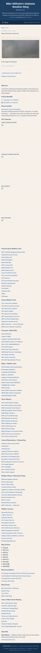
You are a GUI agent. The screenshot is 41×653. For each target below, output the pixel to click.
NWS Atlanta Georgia (8, 428)
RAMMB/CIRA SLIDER (8, 385)
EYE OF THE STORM (7, 619)
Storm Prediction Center (9, 273)
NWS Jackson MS (6, 265)
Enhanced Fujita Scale (8, 497)
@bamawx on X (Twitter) (11, 100)
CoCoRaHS (5, 288)
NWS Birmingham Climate (9, 479)
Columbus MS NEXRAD (8, 372)
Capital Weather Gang (8, 611)
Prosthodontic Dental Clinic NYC (11, 578)
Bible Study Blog (6, 596)
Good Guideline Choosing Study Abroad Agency (16, 576)
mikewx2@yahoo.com (8, 639)
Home (3, 27)
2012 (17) (6, 559)
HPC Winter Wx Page (7, 354)
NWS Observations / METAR (10, 454)
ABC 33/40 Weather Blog (9, 603)
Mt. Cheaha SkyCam (7, 520)
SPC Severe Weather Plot (9, 436)
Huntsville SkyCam (7, 512)
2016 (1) (5, 552)
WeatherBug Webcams (8, 541)
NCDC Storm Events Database (11, 434)
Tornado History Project (8, 487)
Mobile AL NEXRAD (7, 375)
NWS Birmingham (6, 260)
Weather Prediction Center (9, 321)
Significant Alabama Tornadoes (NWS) (13, 489)
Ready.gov (4, 296)
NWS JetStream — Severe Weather (12, 324)
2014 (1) (5, 555)
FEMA (3, 293)
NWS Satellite (5, 388)
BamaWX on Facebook (11, 102)
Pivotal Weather (6, 334)
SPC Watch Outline (7, 311)
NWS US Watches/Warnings (10, 319)
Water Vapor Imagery (8, 472)
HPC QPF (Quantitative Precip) (10, 360)
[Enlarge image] (20, 48)
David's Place (5, 591)
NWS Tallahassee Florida (9, 423)
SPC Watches (5, 278)
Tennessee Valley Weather (9, 616)
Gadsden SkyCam (7, 517)
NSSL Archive (5, 500)
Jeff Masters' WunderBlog (9, 608)
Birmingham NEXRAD (8, 369)
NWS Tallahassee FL (7, 270)
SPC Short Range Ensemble (10, 281)
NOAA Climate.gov (7, 482)
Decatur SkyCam (6, 538)
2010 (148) (6, 564)
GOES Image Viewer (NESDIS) (10, 382)
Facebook (28, 17)
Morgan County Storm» (8, 76)
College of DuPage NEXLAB (10, 377)
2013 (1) (5, 557)
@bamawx (13, 17)
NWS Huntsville (6, 262)
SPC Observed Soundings (9, 314)
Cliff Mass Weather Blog (8, 606)
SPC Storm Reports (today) (9, 403)
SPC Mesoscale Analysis (9, 308)
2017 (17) (6, 550)
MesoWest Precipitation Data (10, 456)
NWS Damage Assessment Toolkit (12, 431)
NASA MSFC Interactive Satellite (11, 390)
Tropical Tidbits (6, 336)
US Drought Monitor (7, 464)
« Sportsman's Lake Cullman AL (11, 73)
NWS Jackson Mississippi (9, 415)
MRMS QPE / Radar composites (11, 393)
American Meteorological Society (11, 495)
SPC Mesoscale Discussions (10, 306)
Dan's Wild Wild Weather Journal (11, 626)
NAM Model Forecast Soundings (11, 352)
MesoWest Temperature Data (10, 459)
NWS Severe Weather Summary (11, 327)
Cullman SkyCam (6, 515)
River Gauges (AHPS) (8, 469)
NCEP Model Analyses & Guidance (12, 342)
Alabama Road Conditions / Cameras (12, 536)
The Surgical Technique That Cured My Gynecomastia (18, 573)
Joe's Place (5, 593)
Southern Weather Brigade (9, 624)
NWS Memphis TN (7, 268)
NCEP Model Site (6, 257)
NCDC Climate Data (7, 484)
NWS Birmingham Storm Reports (11, 410)
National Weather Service (25, 650)
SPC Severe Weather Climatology (11, 492)
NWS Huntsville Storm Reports (11, 408)
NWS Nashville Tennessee (9, 421)
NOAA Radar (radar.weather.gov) (11, 367)
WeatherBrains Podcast (8, 502)
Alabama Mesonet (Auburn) (9, 451)
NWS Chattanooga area (8, 426)
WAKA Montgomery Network (10, 530)
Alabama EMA (5, 291)
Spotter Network (6, 286)
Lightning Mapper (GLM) (8, 395)
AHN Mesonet (5, 449)
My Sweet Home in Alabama (10, 588)
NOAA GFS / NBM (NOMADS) (10, 344)
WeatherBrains (6, 613)
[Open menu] (2, 22)
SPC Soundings (6, 467)
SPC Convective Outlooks (9, 275)
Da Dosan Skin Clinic (7, 581)
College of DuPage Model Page (10, 339)
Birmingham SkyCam (8, 523)
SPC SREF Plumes (7, 347)
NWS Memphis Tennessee (9, 418)
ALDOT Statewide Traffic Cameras (12, 533)
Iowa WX (4, 621)
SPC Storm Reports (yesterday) (11, 405)
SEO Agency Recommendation (11, 109)
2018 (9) (5, 548)
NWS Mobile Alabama (8, 413)
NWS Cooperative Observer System (12, 462)
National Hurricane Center (9, 255)
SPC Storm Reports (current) (10, 316)
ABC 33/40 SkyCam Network (10, 528)
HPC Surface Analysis (8, 357)
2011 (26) (6, 562)
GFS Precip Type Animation (9, 349)
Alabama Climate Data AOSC (10, 443)
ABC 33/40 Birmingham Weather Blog (13, 252)
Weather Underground (8, 283)
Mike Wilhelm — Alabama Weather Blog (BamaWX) (24, 646)
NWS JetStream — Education (10, 505)
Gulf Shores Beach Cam (8, 525)
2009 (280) (6, 566)
